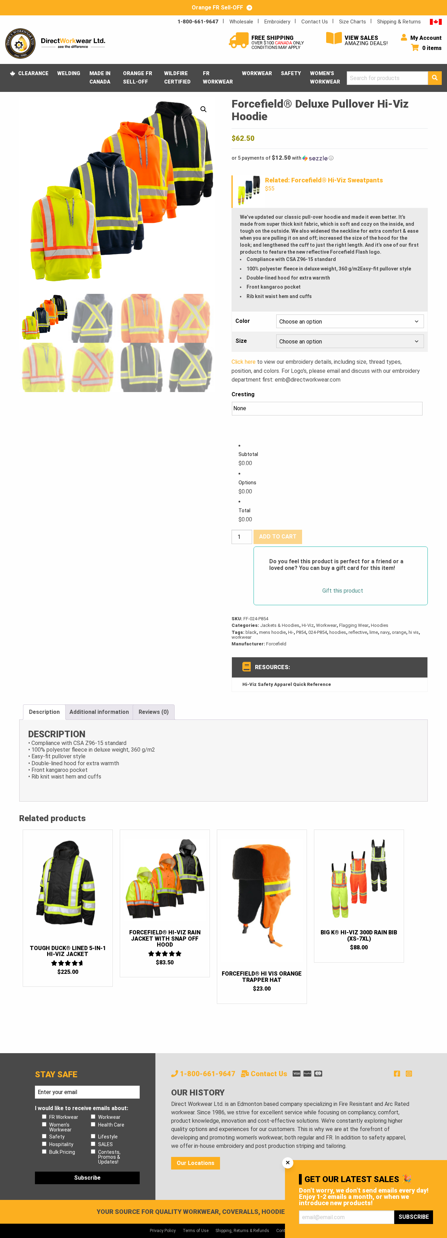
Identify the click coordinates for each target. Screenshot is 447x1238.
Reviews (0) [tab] (154, 712)
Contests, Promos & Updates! (109, 1157)
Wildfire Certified (177, 77)
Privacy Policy (163, 1230)
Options (247, 482)
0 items (431, 48)
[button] (203, 109)
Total (244, 510)
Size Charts (352, 22)
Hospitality (61, 1144)
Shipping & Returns (399, 22)
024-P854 (317, 632)
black (251, 632)
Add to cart (277, 536)
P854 (301, 632)
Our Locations (195, 1163)
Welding (68, 73)
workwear (241, 637)
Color (242, 321)
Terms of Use (195, 1230)
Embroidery (277, 22)
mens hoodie (272, 632)
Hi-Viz (308, 625)
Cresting (243, 394)
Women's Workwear (325, 77)
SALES (105, 1144)
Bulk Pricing (62, 1152)
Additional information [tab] (99, 712)
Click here (244, 362)
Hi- (291, 632)
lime (373, 632)
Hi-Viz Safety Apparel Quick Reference (286, 684)
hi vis (414, 632)
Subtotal (248, 454)
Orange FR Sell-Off (137, 77)
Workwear (257, 73)
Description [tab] (44, 712)
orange (399, 632)
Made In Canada (99, 77)
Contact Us (314, 22)
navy (384, 632)
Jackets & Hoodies (279, 625)
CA (436, 21)
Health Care (111, 1124)
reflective (358, 632)
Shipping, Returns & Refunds (242, 1230)
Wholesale (241, 22)
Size (241, 341)
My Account (425, 38)
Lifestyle (108, 1136)
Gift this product (342, 591)
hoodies (337, 632)
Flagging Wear (353, 625)
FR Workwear (218, 77)
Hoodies (379, 625)
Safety (291, 73)
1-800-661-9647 (197, 22)
